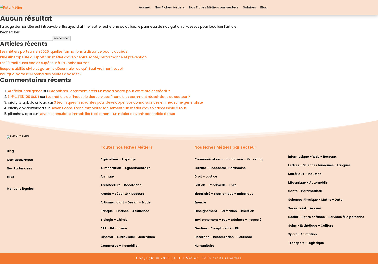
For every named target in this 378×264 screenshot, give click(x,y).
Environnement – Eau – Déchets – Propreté (228, 220)
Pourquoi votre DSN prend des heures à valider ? (41, 74)
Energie (200, 202)
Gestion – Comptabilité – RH (217, 228)
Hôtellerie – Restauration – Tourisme (223, 237)
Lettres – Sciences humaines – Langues (319, 165)
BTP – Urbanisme (114, 228)
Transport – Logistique (306, 243)
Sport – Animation (302, 234)
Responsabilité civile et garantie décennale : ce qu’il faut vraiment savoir (62, 68)
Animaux (107, 176)
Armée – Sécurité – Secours (122, 194)
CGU (10, 177)
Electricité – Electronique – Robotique (224, 194)
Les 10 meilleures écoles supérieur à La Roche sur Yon (45, 63)
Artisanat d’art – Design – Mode (126, 202)
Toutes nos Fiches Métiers (126, 147)
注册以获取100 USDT (23, 96)
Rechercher (9, 32)
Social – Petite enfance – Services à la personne (326, 217)
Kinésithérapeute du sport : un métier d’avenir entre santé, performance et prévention (73, 57)
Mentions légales (20, 189)
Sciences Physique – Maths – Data (315, 200)
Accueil (144, 7)
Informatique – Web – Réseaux (312, 157)
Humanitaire (204, 246)
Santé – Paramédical (305, 191)
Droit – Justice (206, 176)
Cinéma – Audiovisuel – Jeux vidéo (128, 237)
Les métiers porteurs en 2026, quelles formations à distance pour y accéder (64, 51)
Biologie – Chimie (114, 220)
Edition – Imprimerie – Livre (215, 185)
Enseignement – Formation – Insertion (224, 211)
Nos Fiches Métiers (170, 7)
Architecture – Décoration (121, 185)
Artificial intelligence (25, 91)
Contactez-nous (20, 160)
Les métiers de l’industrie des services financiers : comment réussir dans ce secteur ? (118, 96)
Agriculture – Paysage (118, 159)
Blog (263, 7)
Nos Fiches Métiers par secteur (214, 7)
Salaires (249, 7)
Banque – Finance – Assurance (125, 211)
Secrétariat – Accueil (304, 208)
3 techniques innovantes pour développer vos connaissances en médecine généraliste (128, 102)
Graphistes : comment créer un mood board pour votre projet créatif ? (109, 91)
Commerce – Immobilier (120, 246)
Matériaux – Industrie (304, 174)
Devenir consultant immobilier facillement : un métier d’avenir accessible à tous (119, 108)
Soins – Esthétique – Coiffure (310, 226)
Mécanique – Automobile (308, 182)
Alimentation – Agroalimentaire (125, 168)
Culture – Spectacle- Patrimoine (220, 168)
